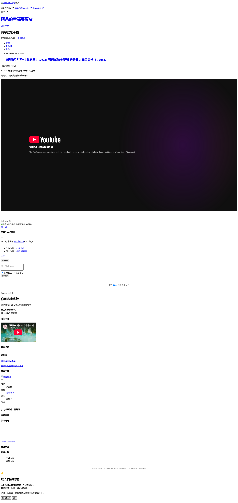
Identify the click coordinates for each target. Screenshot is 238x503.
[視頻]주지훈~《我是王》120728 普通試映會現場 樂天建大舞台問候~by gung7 (56, 59)
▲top (3, 256)
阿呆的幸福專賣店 (17, 19)
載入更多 (5, 261)
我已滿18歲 (6, 498)
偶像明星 (21, 38)
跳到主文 (5, 26)
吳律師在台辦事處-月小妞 (12, 366)
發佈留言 (5, 276)
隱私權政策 (133, 468)
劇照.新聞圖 (21, 251)
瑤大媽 (4, 227)
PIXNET (100, 468)
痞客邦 (17, 241)
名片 (8, 49)
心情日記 (20, 248)
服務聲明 (142, 468)
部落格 (9, 46)
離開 (14, 498)
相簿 (8, 43)
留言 (22, 241)
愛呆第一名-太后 (8, 361)
